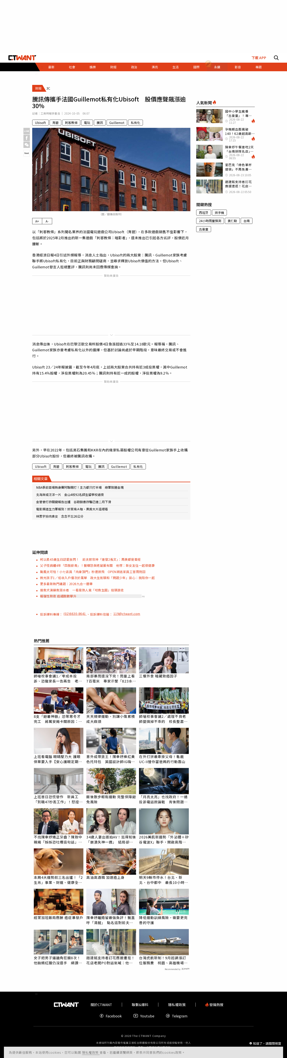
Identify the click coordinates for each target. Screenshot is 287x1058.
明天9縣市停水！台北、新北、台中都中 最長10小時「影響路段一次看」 (161, 880)
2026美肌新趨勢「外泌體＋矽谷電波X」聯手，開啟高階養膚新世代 (164, 839)
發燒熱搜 (216, 1005)
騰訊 (100, 122)
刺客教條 (71, 122)
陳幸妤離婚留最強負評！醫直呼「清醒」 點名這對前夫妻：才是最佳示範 (110, 920)
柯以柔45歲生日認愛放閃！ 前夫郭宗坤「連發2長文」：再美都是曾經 (90, 559)
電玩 (87, 122)
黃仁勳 (232, 220)
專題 (258, 67)
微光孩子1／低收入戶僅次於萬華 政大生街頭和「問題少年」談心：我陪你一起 (97, 577)
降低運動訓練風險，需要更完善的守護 (163, 920)
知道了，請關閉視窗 (267, 1043)
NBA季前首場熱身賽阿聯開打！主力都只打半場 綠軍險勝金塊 (80, 487)
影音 (238, 67)
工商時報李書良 (50, 113)
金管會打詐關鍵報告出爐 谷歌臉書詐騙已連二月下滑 (73, 501)
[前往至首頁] (22, 57)
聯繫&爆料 (140, 1005)
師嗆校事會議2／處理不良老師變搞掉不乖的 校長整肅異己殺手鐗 (163, 719)
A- (47, 221)
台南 (246, 220)
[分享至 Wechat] (26, 144)
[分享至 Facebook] (26, 138)
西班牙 (203, 212)
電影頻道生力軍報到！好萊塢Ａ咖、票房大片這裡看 (72, 509)
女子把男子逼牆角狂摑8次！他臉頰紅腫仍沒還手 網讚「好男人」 (57, 960)
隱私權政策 (91, 1052)
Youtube (147, 1016)
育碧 (55, 122)
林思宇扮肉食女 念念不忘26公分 (59, 516)
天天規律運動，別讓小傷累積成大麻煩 (110, 719)
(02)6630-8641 (75, 613)
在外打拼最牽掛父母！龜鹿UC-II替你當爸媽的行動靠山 (162, 759)
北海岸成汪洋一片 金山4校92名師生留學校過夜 (70, 494)
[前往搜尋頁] (276, 57)
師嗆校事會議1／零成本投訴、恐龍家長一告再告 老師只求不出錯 (58, 678)
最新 (51, 67)
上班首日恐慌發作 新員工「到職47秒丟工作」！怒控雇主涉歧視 (58, 799)
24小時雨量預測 (210, 220)
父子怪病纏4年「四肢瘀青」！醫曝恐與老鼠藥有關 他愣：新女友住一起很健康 (97, 565)
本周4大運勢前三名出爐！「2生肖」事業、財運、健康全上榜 (58, 880)
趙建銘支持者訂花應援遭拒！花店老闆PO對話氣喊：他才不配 (110, 960)
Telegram (179, 1016)
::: (36, 73)
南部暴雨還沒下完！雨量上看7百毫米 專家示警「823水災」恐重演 (110, 678)
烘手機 (219, 212)
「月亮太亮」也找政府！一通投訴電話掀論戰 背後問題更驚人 (163, 799)
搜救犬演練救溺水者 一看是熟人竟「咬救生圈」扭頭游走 (82, 590)
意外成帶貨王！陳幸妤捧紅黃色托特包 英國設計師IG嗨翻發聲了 (110, 759)
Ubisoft (40, 122)
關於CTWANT (101, 1005)
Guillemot (116, 122)
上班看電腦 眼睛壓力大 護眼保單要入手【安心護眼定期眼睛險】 (58, 759)
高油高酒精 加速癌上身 (105, 877)
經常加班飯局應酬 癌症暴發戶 (58, 917)
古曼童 (203, 229)
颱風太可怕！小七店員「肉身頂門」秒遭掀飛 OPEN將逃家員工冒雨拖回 (92, 571)
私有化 (135, 122)
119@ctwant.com (126, 613)
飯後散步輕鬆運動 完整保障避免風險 (111, 799)
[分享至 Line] (26, 131)
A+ (37, 221)
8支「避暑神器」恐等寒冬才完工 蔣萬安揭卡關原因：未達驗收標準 (58, 719)
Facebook (114, 1016)
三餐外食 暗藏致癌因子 (158, 675)
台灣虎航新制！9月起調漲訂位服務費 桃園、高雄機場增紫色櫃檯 (163, 960)
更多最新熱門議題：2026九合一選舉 (66, 583)
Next (26, 153)
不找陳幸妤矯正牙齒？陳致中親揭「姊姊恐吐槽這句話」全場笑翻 (58, 839)
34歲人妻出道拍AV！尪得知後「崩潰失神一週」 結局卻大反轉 (111, 839)
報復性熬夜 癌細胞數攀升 (58, 596)
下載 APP (258, 58)
